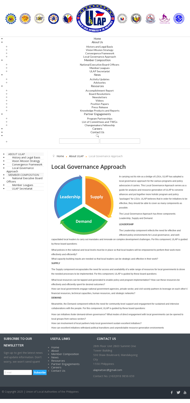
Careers (56, 367)
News (55, 357)
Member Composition (65, 354)
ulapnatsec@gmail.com (107, 370)
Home (55, 347)
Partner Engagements (65, 364)
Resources (58, 360)
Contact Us (58, 370)
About (55, 350)
